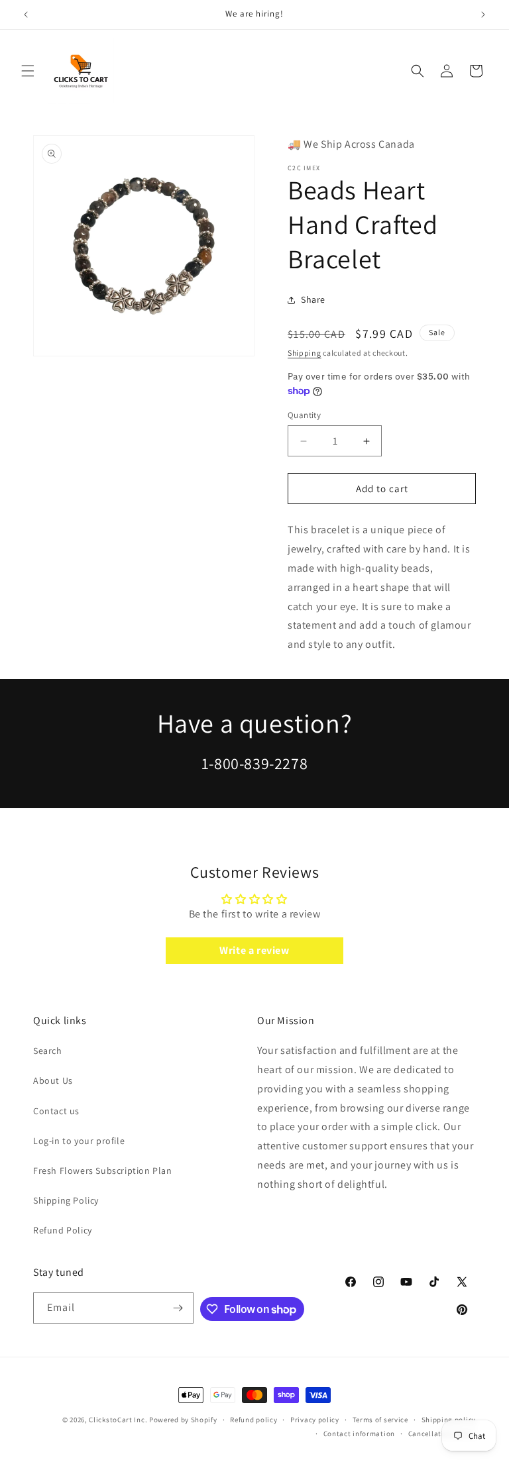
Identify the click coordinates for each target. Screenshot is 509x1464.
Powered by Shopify (183, 1419)
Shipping (304, 353)
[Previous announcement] (25, 14)
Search (47, 1051)
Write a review (254, 950)
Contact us (56, 1111)
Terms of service (380, 1419)
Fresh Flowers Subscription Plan (102, 1170)
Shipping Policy (66, 1200)
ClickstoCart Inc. (118, 1419)
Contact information (359, 1433)
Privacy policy (314, 1419)
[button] (27, 70)
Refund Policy (62, 1230)
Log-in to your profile (79, 1141)
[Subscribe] (178, 1308)
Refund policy (253, 1419)
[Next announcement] (483, 14)
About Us (53, 1080)
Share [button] (313, 299)
